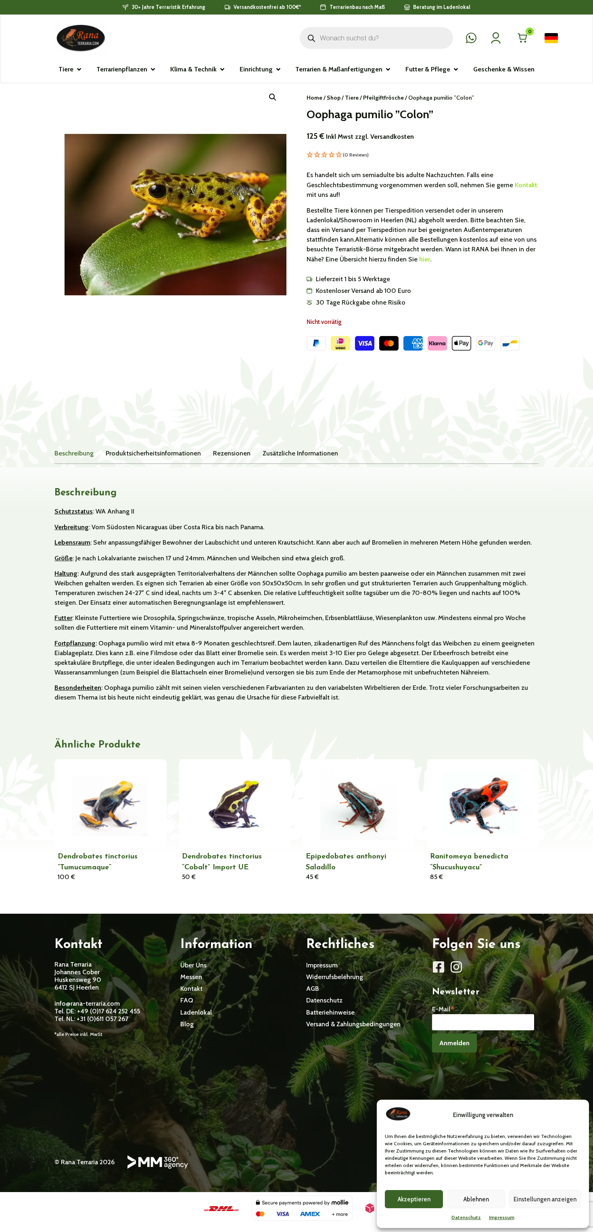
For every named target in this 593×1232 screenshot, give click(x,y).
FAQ (186, 1000)
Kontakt (526, 185)
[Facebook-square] (438, 967)
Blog (187, 1024)
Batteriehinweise (330, 1012)
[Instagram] (456, 967)
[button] (70, 69)
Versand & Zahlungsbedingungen (353, 1024)
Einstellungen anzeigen (545, 1199)
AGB (312, 988)
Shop (333, 97)
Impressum (501, 1217)
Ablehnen (476, 1199)
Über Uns (193, 965)
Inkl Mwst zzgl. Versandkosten (370, 136)
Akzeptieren (414, 1199)
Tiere (352, 97)
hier (424, 259)
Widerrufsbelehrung (334, 977)
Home (314, 97)
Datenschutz (466, 1217)
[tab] (74, 453)
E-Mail (443, 1008)
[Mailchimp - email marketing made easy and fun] (521, 1049)
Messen (191, 977)
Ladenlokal (196, 1012)
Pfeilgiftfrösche (383, 97)
